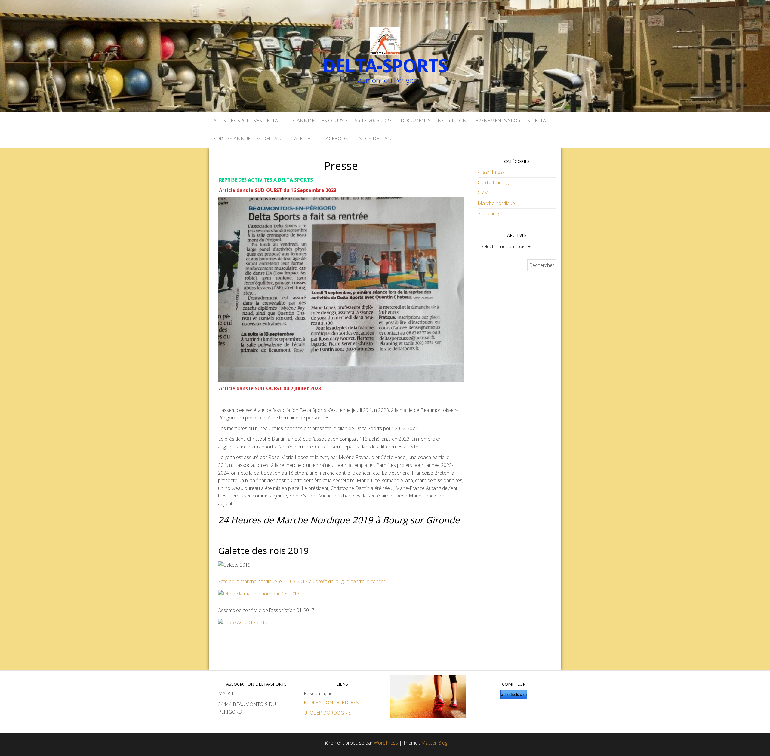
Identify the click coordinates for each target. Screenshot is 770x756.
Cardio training (493, 182)
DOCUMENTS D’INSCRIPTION (434, 120)
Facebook (335, 138)
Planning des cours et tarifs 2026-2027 (341, 120)
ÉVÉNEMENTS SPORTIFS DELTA (511, 120)
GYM (483, 192)
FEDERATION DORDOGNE (333, 702)
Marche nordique (496, 203)
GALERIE (301, 138)
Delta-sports (385, 65)
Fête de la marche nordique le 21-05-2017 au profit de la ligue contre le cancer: (302, 581)
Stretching (488, 213)
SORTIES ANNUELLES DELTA (246, 138)
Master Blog (434, 742)
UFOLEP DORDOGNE (327, 712)
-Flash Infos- (491, 172)
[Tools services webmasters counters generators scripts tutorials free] (513, 694)
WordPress (386, 742)
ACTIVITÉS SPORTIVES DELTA (246, 120)
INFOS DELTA (373, 138)
